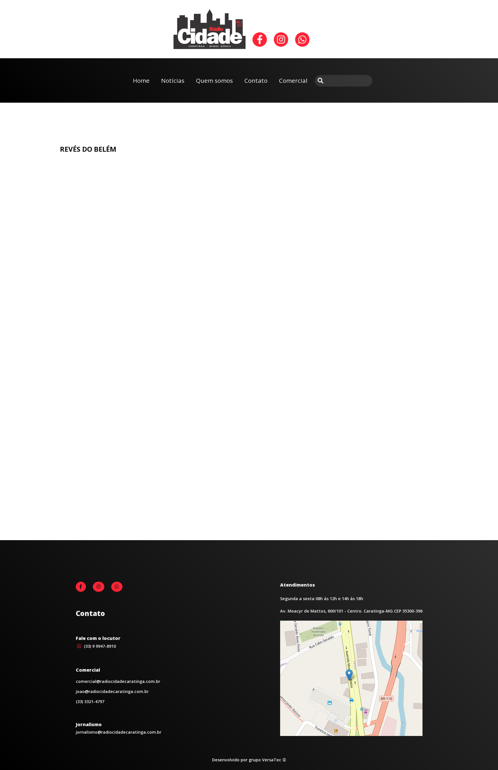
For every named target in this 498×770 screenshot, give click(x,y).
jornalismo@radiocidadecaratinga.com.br (118, 732)
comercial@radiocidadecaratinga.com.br (118, 681)
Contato (255, 80)
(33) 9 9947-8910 (99, 646)
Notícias (172, 80)
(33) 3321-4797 (90, 701)
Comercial (293, 80)
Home (141, 80)
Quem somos (214, 80)
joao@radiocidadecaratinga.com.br (112, 691)
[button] (349, 675)
